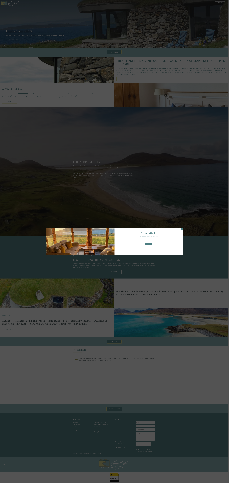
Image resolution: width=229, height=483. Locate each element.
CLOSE (182, 228)
